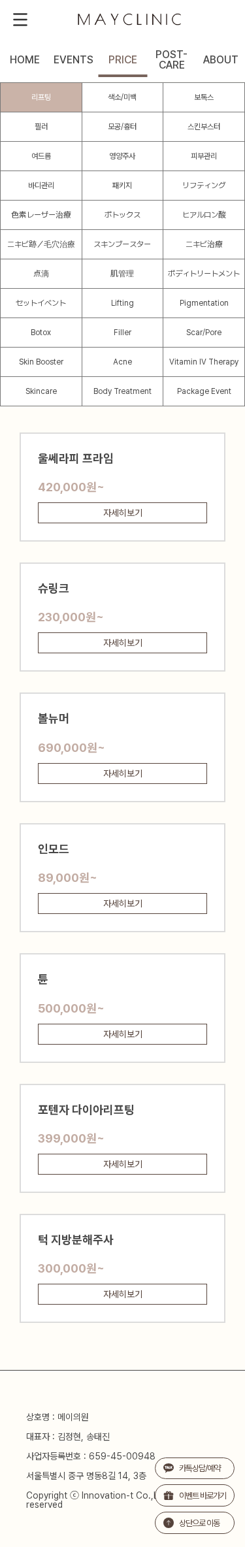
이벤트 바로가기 (202, 1496)
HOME (25, 60)
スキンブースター (122, 244)
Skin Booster (41, 361)
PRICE (122, 60)
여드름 (41, 156)
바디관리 (41, 185)
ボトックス (122, 215)
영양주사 (122, 156)
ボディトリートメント (204, 273)
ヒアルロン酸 (204, 215)
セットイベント (41, 303)
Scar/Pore (203, 332)
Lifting (122, 303)
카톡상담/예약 (199, 1468)
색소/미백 (122, 97)
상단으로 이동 (199, 1523)
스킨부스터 (204, 126)
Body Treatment (122, 391)
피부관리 (204, 156)
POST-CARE (171, 60)
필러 (41, 126)
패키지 (122, 185)
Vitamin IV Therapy (203, 361)
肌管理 (122, 273)
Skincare (41, 391)
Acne (122, 361)
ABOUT (220, 60)
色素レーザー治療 (41, 215)
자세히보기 (122, 513)
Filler (122, 332)
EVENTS (73, 60)
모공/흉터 (122, 126)
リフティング (203, 185)
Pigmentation (204, 303)
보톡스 (204, 97)
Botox (41, 332)
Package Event (204, 391)
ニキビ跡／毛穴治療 (41, 244)
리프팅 (41, 97)
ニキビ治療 (204, 244)
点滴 (41, 273)
